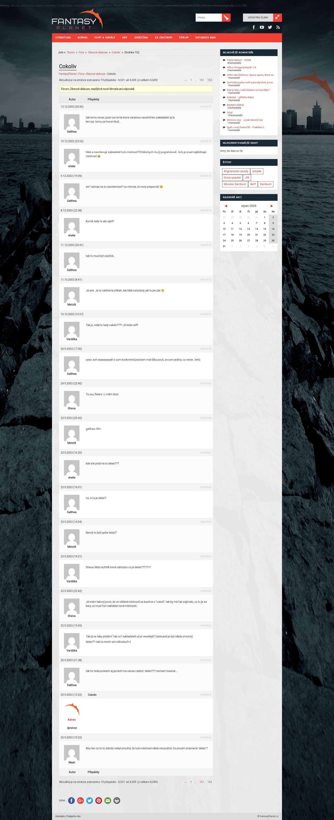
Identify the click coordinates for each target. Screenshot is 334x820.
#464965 (205, 521)
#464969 (205, 383)
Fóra (81, 73)
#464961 (205, 660)
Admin (72, 719)
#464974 (205, 210)
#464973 (205, 245)
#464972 (205, 279)
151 (201, 80)
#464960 (205, 737)
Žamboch (266, 184)
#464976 (205, 141)
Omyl (230, 112)
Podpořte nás (73, 816)
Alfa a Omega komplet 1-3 (241, 67)
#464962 (205, 625)
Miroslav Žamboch (235, 184)
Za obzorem (163, 37)
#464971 (205, 314)
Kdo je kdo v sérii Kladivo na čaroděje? (248, 89)
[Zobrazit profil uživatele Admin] (71, 716)
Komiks (83, 37)
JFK (247, 177)
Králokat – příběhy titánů (240, 97)
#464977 (205, 106)
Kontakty (60, 816)
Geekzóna (141, 37)
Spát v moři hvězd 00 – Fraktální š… (246, 127)
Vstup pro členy (258, 17)
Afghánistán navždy (236, 171)
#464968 (205, 418)
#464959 (205, 694)
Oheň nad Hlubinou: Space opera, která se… (251, 74)
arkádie (257, 171)
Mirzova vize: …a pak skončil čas (245, 119)
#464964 (205, 556)
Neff (253, 184)
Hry (124, 37)
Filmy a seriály (105, 37)
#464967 (205, 452)
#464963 (205, 591)
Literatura (63, 37)
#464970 (205, 348)
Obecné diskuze (95, 73)
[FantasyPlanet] (77, 32)
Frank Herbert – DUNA (239, 59)
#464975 (205, 175)
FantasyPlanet (68, 73)
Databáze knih (205, 37)
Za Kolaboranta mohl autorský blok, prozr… (250, 82)
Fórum (183, 37)
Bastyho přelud (235, 104)
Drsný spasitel (232, 177)
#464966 (205, 487)
